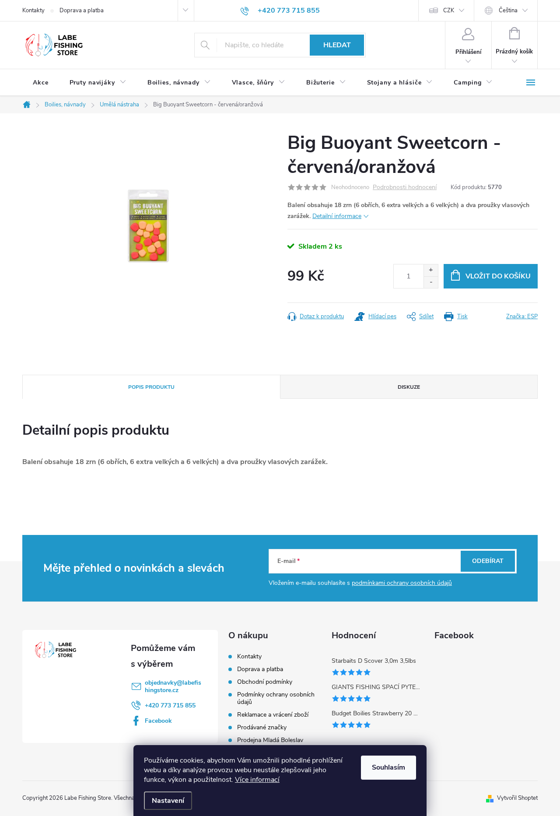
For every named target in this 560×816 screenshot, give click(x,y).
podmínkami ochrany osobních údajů (402, 583)
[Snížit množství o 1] (431, 282)
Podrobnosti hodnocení (405, 187)
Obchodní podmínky (264, 682)
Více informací (257, 779)
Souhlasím (388, 767)
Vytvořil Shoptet (517, 798)
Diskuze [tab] (409, 386)
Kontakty (33, 10)
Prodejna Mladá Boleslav (270, 740)
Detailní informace (336, 216)
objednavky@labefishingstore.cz (173, 686)
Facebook (158, 721)
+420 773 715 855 (170, 705)
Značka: (522, 316)
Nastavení (168, 800)
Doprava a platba (82, 10)
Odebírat (488, 561)
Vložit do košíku (498, 276)
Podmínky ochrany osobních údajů (276, 698)
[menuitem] (40, 82)
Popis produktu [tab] (151, 386)
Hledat (337, 45)
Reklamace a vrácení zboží (272, 714)
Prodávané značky (262, 727)
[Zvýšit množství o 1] (431, 270)
